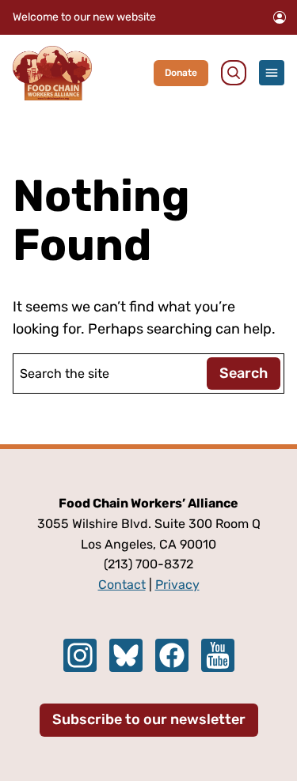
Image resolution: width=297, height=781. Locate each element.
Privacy (177, 584)
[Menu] (271, 72)
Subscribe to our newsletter (149, 719)
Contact (122, 584)
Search (243, 373)
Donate (181, 72)
